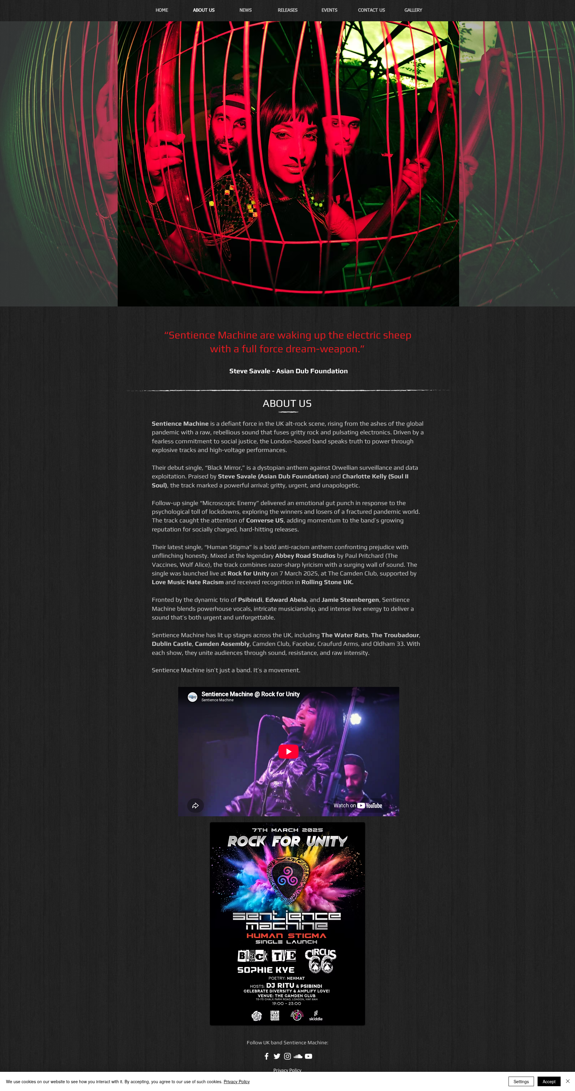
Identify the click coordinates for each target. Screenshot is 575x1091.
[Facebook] (266, 1056)
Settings (521, 1081)
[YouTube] (308, 1056)
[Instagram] (287, 1056)
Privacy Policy (237, 1081)
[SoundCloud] (297, 1056)
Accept (549, 1081)
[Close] (567, 1081)
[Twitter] (277, 1056)
